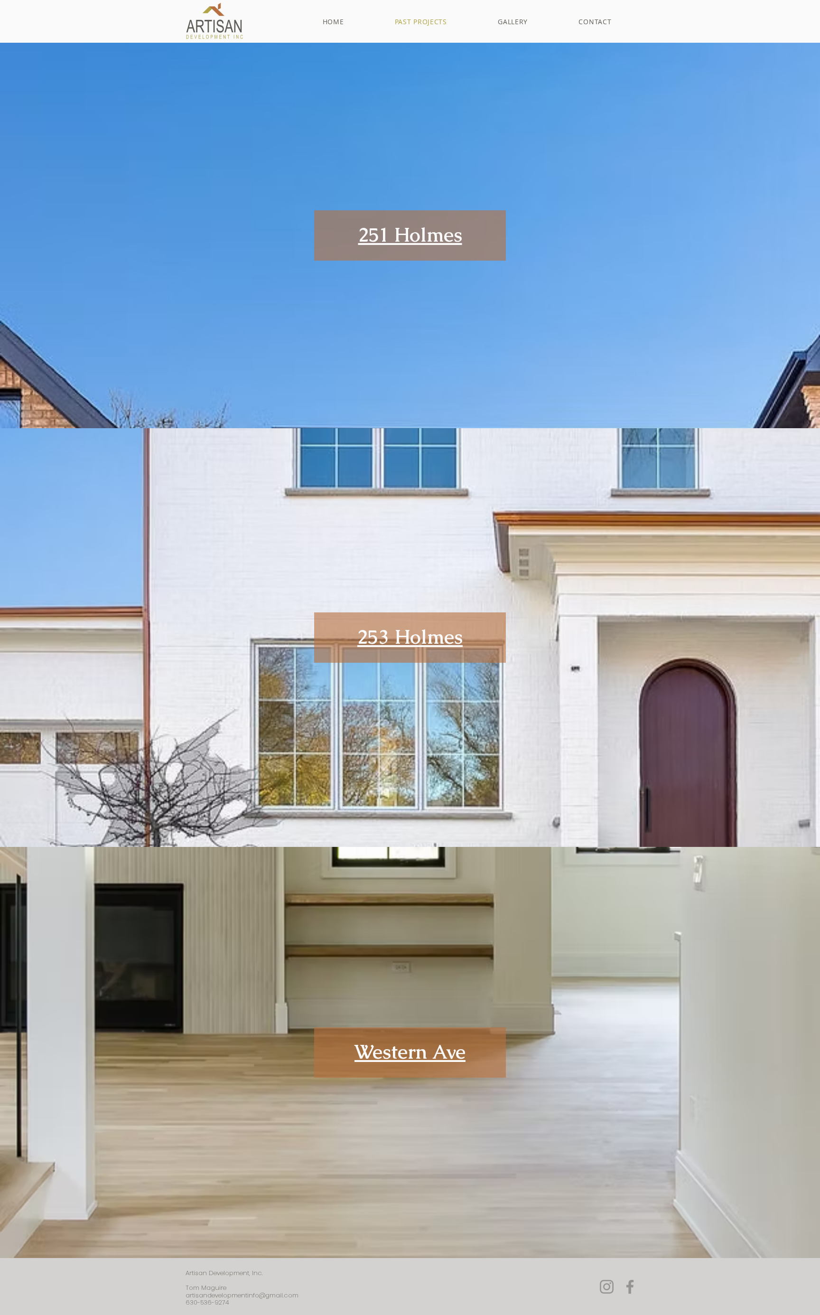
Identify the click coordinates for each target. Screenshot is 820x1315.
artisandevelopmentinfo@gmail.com (242, 1295)
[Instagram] (606, 1286)
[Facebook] (630, 1286)
